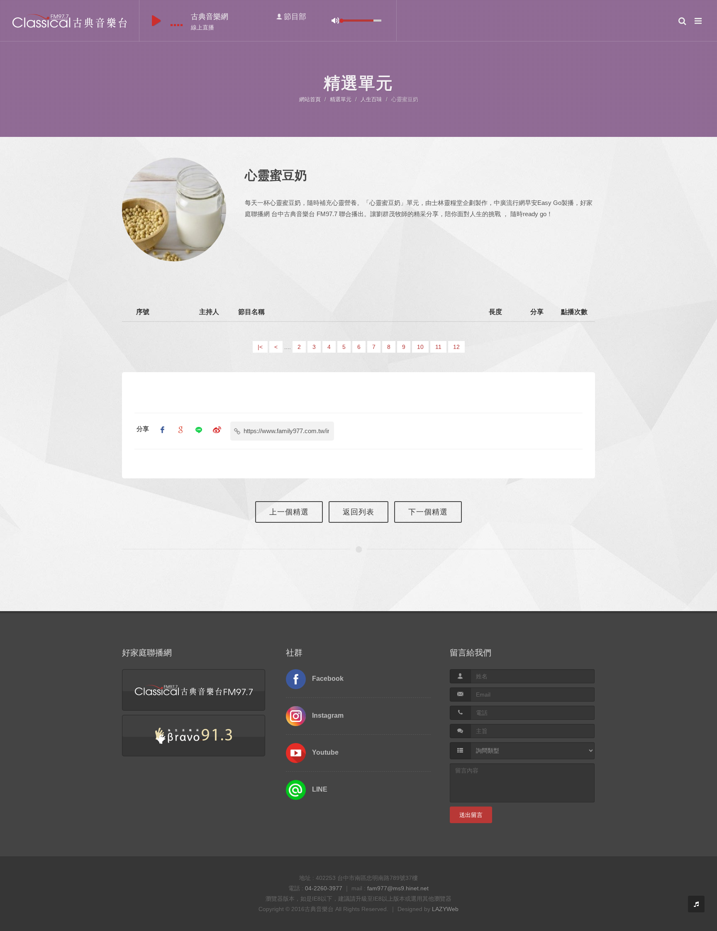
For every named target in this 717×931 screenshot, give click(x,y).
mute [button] (335, 20)
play (156, 20)
